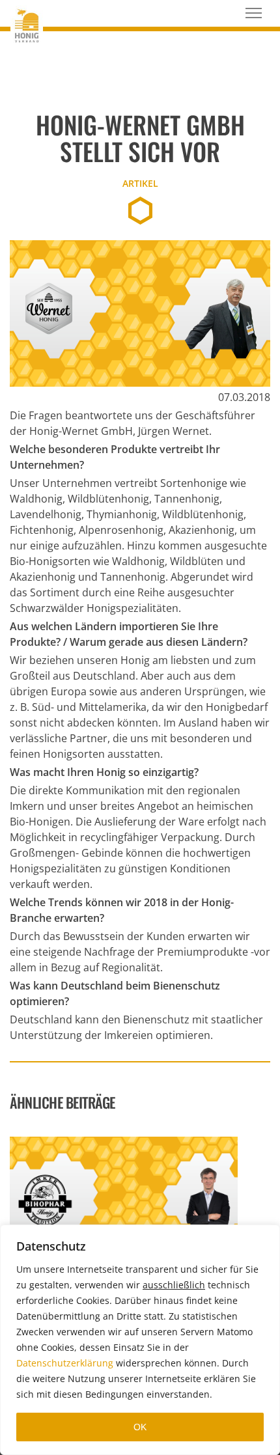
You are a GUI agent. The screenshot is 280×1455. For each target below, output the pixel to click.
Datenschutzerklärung (64, 1363)
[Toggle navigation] (254, 13)
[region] (140, 1340)
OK (140, 1427)
